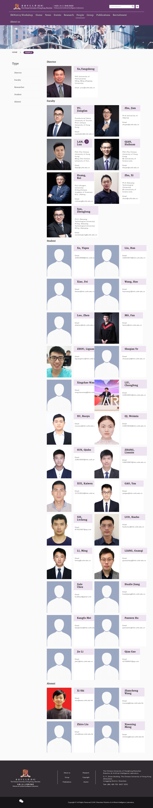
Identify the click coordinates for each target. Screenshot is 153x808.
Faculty (17, 80)
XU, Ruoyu (83, 416)
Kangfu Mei (84, 618)
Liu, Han (130, 248)
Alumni (17, 102)
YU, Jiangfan (82, 109)
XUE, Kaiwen (85, 483)
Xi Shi (80, 690)
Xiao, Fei (82, 281)
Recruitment (120, 15)
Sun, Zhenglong (83, 210)
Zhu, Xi (129, 175)
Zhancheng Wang (131, 692)
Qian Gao (130, 651)
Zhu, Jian (130, 108)
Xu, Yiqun (83, 248)
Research (69, 15)
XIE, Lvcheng (82, 518)
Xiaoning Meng (130, 725)
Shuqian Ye (131, 349)
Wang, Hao (131, 281)
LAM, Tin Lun (82, 143)
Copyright (86, 777)
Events (57, 15)
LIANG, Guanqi (134, 550)
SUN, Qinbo (84, 450)
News (48, 15)
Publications (103, 15)
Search (133, 6)
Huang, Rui (81, 176)
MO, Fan (130, 315)
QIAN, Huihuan (130, 143)
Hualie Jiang (132, 584)
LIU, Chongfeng (131, 384)
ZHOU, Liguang (86, 349)
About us (15, 21)
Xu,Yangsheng (86, 69)
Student (18, 94)
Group (90, 15)
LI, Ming (82, 550)
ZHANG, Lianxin (130, 451)
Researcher (19, 87)
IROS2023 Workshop (21, 15)
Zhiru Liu (82, 724)
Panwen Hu (132, 618)
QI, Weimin (132, 416)
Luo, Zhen (83, 315)
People (80, 15)
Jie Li (80, 651)
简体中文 (137, 6)
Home (39, 15)
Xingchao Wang (86, 382)
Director (18, 73)
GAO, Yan (130, 483)
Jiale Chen (80, 585)
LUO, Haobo (132, 517)
